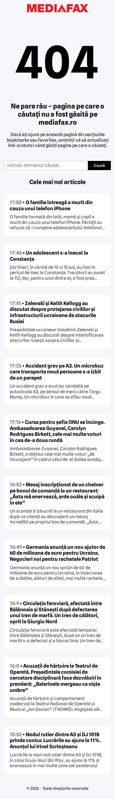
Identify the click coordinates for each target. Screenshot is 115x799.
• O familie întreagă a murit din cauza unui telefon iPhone (51, 205)
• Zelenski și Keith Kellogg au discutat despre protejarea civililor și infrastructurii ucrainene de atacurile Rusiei (53, 312)
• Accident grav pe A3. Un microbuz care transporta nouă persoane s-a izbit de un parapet (57, 372)
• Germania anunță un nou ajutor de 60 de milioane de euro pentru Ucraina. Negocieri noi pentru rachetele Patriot (57, 553)
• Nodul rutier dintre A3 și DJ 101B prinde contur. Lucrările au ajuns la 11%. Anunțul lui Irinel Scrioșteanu (55, 740)
